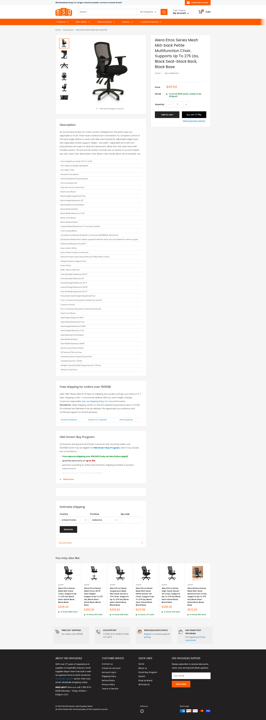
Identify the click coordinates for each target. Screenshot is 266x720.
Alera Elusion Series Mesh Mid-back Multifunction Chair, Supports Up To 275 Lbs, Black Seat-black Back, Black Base (197, 596)
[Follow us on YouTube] (142, 711)
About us (142, 668)
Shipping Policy (109, 676)
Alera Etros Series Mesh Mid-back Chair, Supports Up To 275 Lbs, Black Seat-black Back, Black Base (67, 595)
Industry (126, 22)
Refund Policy (65, 543)
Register (148, 634)
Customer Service (149, 22)
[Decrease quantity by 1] (169, 104)
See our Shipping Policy (93, 401)
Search (141, 676)
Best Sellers (81, 22)
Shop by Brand (145, 680)
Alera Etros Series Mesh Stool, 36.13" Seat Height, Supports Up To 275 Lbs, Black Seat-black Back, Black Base (93, 596)
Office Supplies (126, 419)
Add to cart (167, 114)
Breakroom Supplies (98, 419)
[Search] (164, 12)
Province (94, 514)
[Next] (210, 590)
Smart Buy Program (147, 672)
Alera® (158, 73)
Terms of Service (110, 688)
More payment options (194, 121)
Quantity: (160, 104)
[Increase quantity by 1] (186, 104)
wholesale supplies (64, 678)
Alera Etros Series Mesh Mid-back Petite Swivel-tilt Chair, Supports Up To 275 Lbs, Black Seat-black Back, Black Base (145, 596)
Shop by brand (105, 22)
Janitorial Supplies (69, 419)
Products (61, 22)
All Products (144, 684)
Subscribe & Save (199, 2)
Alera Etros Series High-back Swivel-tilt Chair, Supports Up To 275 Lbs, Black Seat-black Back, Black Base (171, 595)
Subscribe (181, 684)
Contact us (107, 664)
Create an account (111, 668)
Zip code (125, 514)
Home (57, 30)
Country (64, 514)
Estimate (68, 529)
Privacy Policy (108, 684)
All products (68, 30)
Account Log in (109, 672)
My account (180, 13)
